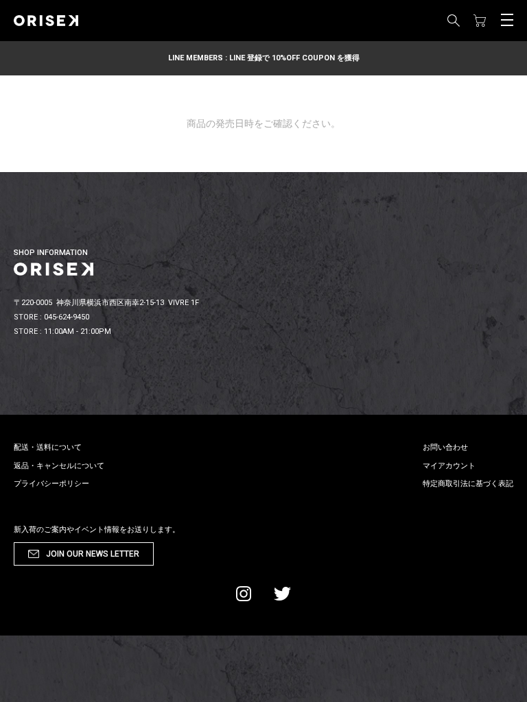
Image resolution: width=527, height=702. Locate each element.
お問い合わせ (445, 447)
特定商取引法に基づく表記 (468, 483)
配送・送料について (48, 447)
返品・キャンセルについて (59, 465)
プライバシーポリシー (51, 483)
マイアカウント (449, 465)
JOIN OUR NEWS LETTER (92, 554)
